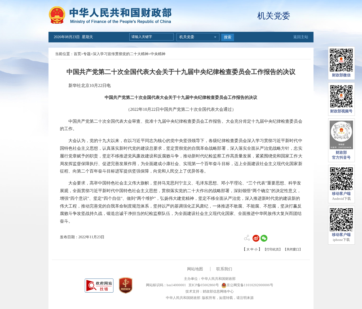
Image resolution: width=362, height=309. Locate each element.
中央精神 (158, 54)
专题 (87, 54)
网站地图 (195, 269)
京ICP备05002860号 (203, 285)
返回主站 (300, 37)
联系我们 (224, 269)
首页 (77, 54)
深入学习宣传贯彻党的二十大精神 (120, 54)
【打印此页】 (272, 249)
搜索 (227, 37)
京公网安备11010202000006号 (250, 285)
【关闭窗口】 (292, 249)
